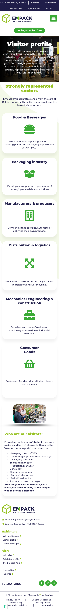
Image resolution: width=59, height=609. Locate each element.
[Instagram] (54, 583)
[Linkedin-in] (48, 583)
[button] (53, 18)
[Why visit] (29, 555)
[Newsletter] (29, 570)
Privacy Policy (13, 600)
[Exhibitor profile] (29, 559)
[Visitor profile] (29, 540)
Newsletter (50, 3)
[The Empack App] (29, 563)
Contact (35, 3)
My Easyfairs (16, 8)
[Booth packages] (29, 544)
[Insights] (29, 574)
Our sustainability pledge (13, 3)
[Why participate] (29, 536)
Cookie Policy (15, 602)
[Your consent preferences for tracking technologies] (4, 606)
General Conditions (41, 600)
